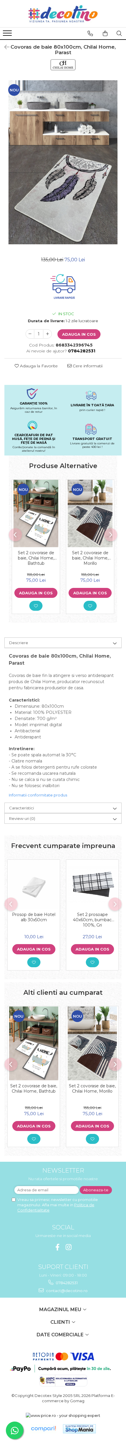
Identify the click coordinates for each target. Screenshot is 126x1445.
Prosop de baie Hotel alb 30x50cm (33, 917)
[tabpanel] (63, 162)
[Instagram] (69, 1247)
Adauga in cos (79, 334)
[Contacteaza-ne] (90, 33)
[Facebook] (57, 1247)
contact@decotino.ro (66, 1290)
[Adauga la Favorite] (35, 606)
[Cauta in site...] (119, 33)
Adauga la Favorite (38, 365)
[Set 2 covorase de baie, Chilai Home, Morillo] (90, 513)
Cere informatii (87, 365)
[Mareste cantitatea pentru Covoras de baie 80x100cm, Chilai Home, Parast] (47, 334)
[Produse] (8, 34)
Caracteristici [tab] (21, 808)
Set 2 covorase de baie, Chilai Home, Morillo (90, 558)
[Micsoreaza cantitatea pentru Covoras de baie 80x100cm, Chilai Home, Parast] (29, 334)
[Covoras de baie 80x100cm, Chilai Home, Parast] (63, 162)
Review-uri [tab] (22, 818)
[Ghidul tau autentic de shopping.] (43, 1428)
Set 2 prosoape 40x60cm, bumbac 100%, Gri (92, 920)
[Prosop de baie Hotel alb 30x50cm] (33, 884)
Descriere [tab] (18, 642)
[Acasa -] (63, 13)
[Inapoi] (4, 47)
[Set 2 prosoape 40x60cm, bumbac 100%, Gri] (92, 884)
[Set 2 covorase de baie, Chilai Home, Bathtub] (35, 513)
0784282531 (66, 1282)
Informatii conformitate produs (38, 795)
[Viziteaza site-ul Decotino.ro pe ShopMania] (79, 1428)
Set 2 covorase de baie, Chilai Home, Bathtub (36, 558)
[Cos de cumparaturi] (105, 33)
